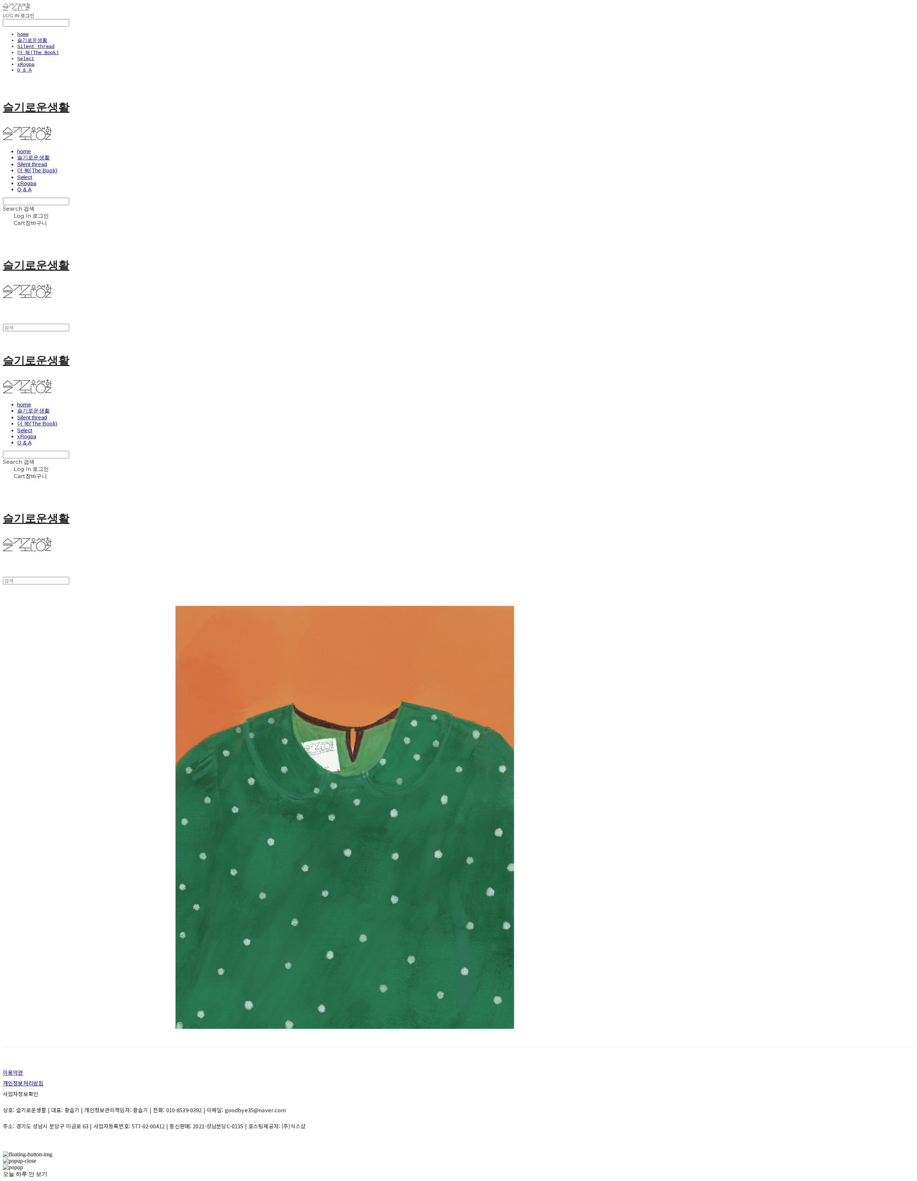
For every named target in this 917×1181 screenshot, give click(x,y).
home (23, 34)
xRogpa (25, 64)
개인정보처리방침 (23, 1083)
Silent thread (35, 46)
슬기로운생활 (32, 40)
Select (25, 59)
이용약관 (13, 1072)
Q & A (24, 70)
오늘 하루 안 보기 (25, 1174)
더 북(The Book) (38, 53)
